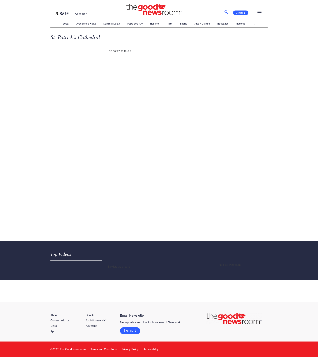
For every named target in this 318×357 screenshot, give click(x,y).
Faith (169, 23)
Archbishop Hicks (86, 23)
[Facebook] (62, 13)
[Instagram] (67, 13)
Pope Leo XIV (135, 23)
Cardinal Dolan (111, 23)
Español (154, 23)
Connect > (81, 13)
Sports (183, 23)
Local (66, 23)
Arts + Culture (202, 23)
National (240, 23)
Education (223, 23)
